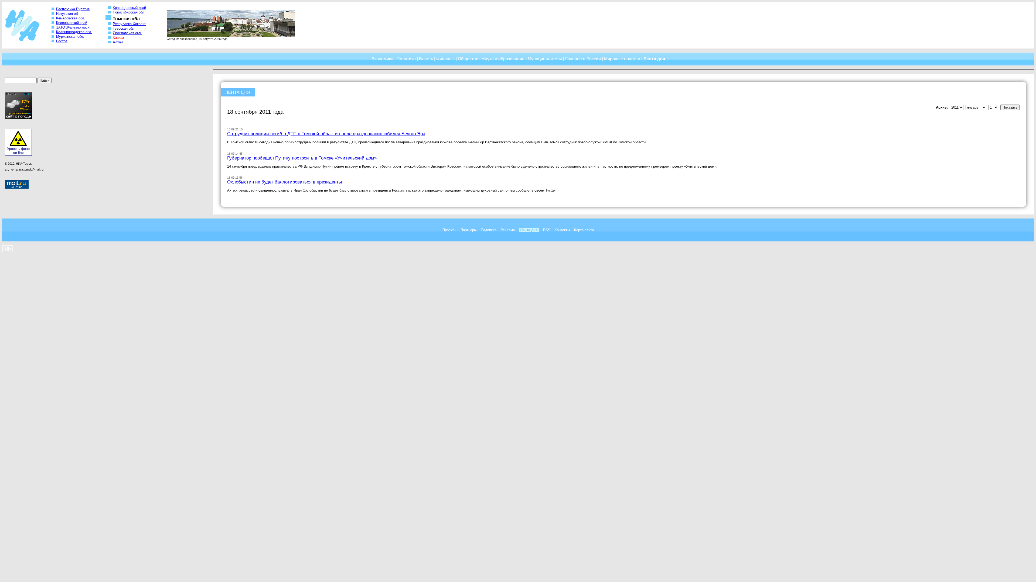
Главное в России (583, 59)
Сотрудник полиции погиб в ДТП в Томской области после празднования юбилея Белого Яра (326, 133)
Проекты (449, 230)
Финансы (445, 59)
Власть (426, 59)
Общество (468, 59)
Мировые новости (622, 59)
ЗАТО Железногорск (72, 27)
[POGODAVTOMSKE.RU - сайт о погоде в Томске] (18, 118)
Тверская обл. (124, 28)
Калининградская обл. (74, 32)
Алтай (118, 42)
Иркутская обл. (68, 14)
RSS (546, 230)
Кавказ (118, 38)
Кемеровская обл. (70, 18)
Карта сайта (584, 230)
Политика (406, 59)
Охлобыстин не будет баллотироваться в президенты (284, 182)
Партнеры (468, 230)
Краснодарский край (129, 8)
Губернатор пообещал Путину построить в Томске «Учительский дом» (302, 158)
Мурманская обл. (70, 36)
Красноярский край (71, 23)
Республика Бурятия (73, 9)
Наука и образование (503, 59)
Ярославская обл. (127, 33)
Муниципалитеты (545, 59)
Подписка (488, 230)
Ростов (61, 41)
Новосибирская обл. (129, 12)
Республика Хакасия (129, 24)
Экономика (382, 59)
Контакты (562, 230)
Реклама (508, 230)
